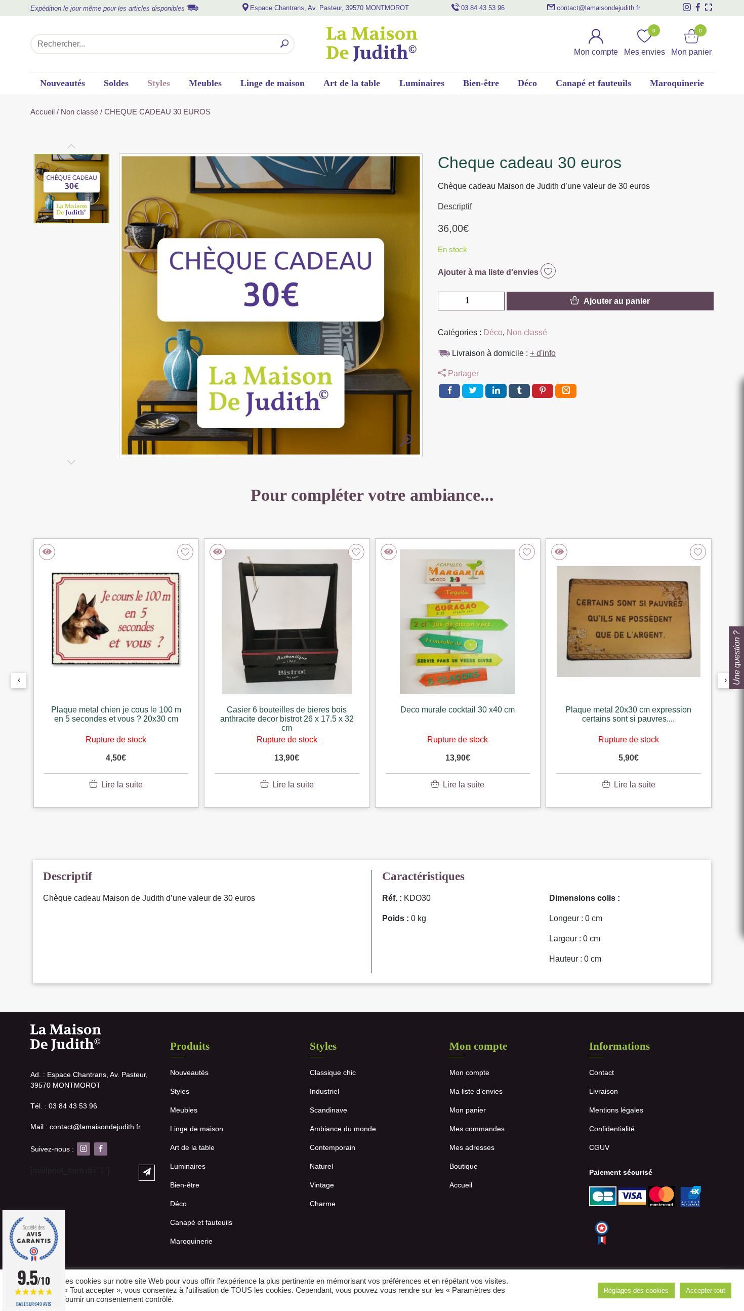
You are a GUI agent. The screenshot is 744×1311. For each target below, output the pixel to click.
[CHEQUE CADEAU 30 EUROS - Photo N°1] (406, 441)
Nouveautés (62, 83)
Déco (527, 83)
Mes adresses (471, 1147)
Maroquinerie (677, 83)
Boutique (463, 1166)
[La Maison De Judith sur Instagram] (686, 7)
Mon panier (467, 1110)
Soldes (116, 83)
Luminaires (421, 83)
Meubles (205, 83)
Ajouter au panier (617, 301)
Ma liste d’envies (476, 1091)
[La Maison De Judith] (372, 44)
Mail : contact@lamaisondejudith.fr (85, 1127)
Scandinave (328, 1110)
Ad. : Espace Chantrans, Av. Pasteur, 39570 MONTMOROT (89, 1079)
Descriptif (455, 206)
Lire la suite (122, 784)
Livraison (603, 1091)
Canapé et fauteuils (593, 83)
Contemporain (332, 1147)
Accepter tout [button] (705, 1290)
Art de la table (351, 83)
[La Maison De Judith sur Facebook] (698, 7)
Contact (601, 1072)
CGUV (599, 1147)
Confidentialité (612, 1129)
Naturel (321, 1166)
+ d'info (543, 353)
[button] (72, 189)
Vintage (322, 1185)
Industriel (324, 1091)
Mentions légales (616, 1110)
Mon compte (469, 1072)
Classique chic (333, 1072)
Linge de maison (272, 83)
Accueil (42, 112)
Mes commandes (477, 1129)
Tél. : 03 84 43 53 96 (63, 1106)
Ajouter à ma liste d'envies (489, 272)
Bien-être (481, 83)
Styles (158, 83)
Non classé (79, 112)
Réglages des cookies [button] (636, 1290)
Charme (323, 1204)
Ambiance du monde (343, 1129)
